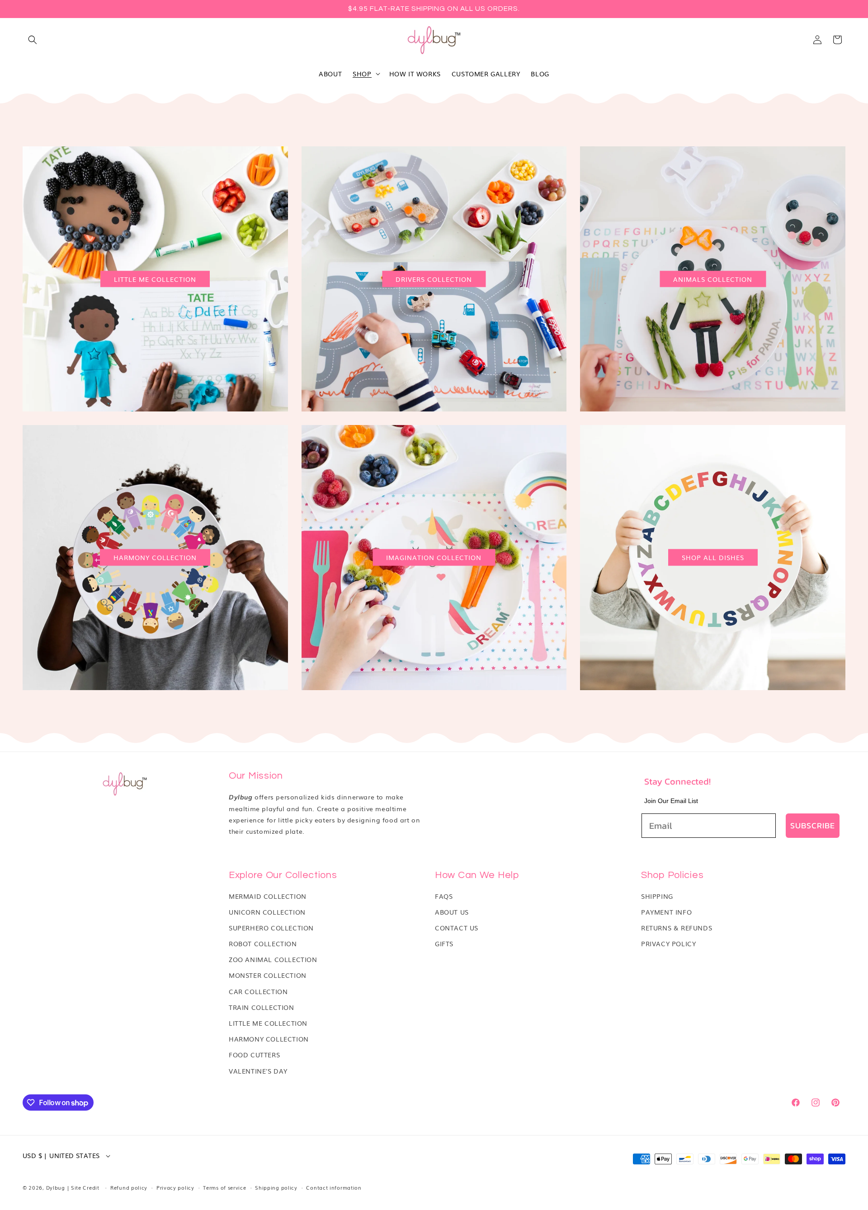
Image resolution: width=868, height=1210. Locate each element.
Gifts (444, 943)
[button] (32, 40)
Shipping (657, 896)
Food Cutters (254, 1054)
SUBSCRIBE (812, 825)
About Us (452, 911)
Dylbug (56, 1187)
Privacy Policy (668, 943)
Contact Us (456, 927)
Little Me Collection (155, 278)
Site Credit (85, 1187)
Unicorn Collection (267, 911)
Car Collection (258, 991)
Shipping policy (276, 1187)
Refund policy (128, 1187)
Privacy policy (175, 1187)
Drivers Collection (434, 278)
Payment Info (666, 911)
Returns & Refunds (676, 927)
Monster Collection (268, 975)
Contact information (333, 1187)
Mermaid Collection (268, 896)
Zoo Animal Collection (273, 959)
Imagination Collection (433, 557)
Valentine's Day (258, 1070)
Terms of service (224, 1187)
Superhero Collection (271, 927)
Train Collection (261, 1007)
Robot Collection (263, 943)
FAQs (444, 896)
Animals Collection (712, 278)
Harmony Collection (155, 557)
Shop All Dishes (713, 557)
